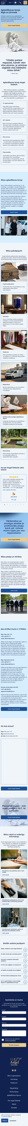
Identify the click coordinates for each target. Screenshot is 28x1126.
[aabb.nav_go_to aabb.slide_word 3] (10, 505)
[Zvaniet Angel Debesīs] (20, 2)
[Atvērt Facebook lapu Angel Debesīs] (13, 1070)
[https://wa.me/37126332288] (15, 2)
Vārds (4, 1010)
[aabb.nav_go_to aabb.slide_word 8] (23, 505)
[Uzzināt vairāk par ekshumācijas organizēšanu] (14, 438)
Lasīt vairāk (19, 487)
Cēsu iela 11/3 (6, 731)
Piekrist (4, 1120)
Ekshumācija (14, 1092)
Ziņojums (4, 1029)
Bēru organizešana (14, 1076)
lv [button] (10, 3)
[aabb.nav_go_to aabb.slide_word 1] (5, 505)
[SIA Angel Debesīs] (3, 2)
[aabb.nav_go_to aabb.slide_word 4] (13, 505)
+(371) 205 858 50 (6, 689)
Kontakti (14, 1108)
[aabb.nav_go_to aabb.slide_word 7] (21, 505)
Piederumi (14, 1083)
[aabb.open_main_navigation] (25, 2)
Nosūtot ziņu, (12, 1039)
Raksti (14, 1104)
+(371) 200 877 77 (6, 636)
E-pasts (4, 1016)
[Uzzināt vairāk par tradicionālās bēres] (14, 271)
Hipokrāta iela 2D (7, 734)
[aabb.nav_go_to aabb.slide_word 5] (15, 505)
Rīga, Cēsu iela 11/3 (6, 634)
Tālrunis (4, 1023)
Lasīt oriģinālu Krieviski (9, 489)
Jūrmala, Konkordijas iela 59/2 (9, 687)
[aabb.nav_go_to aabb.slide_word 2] (7, 505)
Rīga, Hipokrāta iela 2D (7, 660)
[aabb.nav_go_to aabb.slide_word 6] (18, 505)
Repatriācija (14, 1088)
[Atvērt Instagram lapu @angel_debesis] (15, 1070)
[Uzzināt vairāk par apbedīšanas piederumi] (14, 340)
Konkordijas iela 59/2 (9, 736)
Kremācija (14, 1079)
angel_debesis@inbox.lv (8, 638)
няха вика (14, 497)
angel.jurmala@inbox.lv (8, 691)
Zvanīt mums (14, 212)
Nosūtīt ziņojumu (14, 1045)
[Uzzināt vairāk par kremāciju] (14, 304)
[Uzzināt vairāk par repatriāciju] (14, 372)
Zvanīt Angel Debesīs (14, 25)
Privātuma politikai (10, 1040)
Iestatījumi (13, 1120)
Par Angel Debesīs (14, 1101)
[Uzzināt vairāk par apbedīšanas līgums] (14, 404)
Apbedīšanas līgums (14, 1095)
